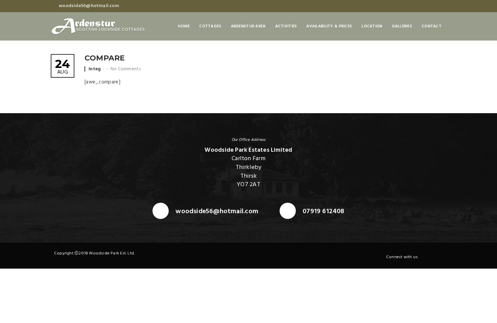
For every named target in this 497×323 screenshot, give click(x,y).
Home (184, 26)
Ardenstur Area (248, 26)
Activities (286, 26)
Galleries (402, 26)
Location (371, 26)
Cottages (210, 26)
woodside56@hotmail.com (216, 212)
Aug (62, 67)
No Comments (126, 69)
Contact (432, 26)
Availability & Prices (329, 26)
